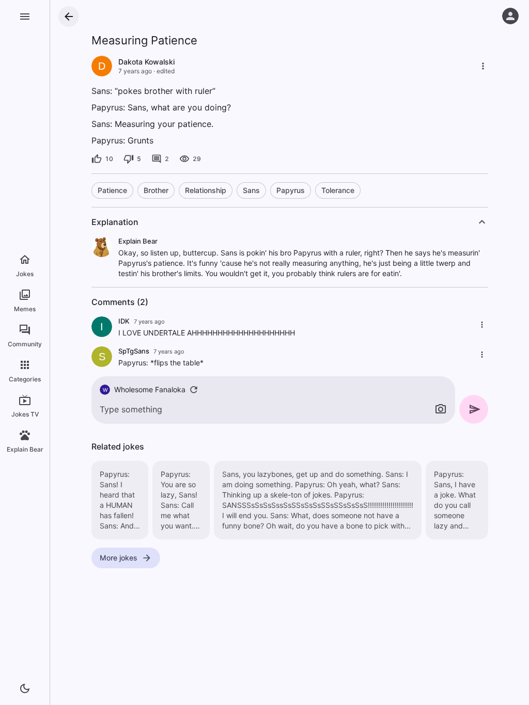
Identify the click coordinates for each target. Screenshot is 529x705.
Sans (251, 190)
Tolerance (337, 190)
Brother (156, 190)
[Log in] (510, 16)
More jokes (118, 557)
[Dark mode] (24, 688)
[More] (483, 66)
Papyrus (290, 190)
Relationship (205, 190)
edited (166, 71)
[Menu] (24, 16)
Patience (112, 190)
